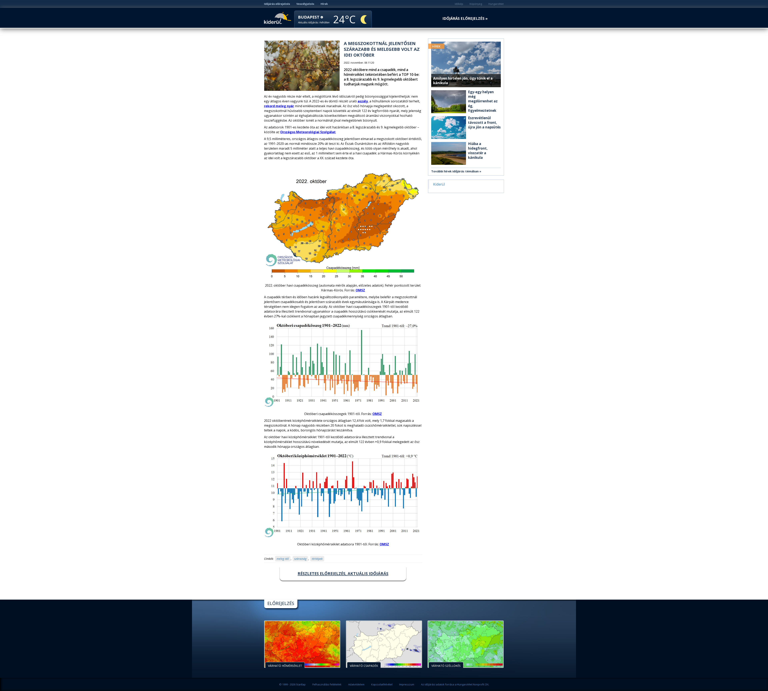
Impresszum (406, 684)
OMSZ (360, 290)
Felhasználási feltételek (326, 684)
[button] (313, 19)
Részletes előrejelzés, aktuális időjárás (343, 573)
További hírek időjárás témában (455, 171)
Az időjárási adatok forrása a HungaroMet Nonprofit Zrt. (455, 684)
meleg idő (283, 559)
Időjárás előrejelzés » (465, 18)
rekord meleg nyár (279, 106)
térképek (317, 559)
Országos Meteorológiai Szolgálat (308, 132)
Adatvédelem (356, 684)
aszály (363, 101)
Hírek (324, 4)
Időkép (459, 4)
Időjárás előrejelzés (277, 4)
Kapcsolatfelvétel (381, 684)
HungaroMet (496, 4)
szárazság (300, 559)
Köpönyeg (476, 4)
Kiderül (278, 17)
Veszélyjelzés (305, 4)
